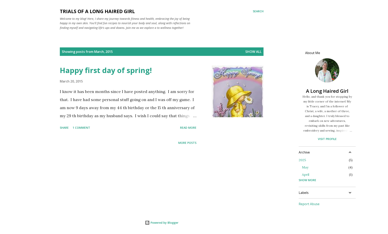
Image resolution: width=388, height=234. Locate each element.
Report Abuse (309, 204)
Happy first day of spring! (106, 70)
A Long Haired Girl (327, 91)
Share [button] (64, 128)
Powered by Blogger (164, 223)
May (305, 167)
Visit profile (327, 139)
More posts (187, 143)
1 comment (81, 128)
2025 (302, 160)
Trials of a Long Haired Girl (97, 11)
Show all (253, 51)
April (305, 174)
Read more (188, 128)
